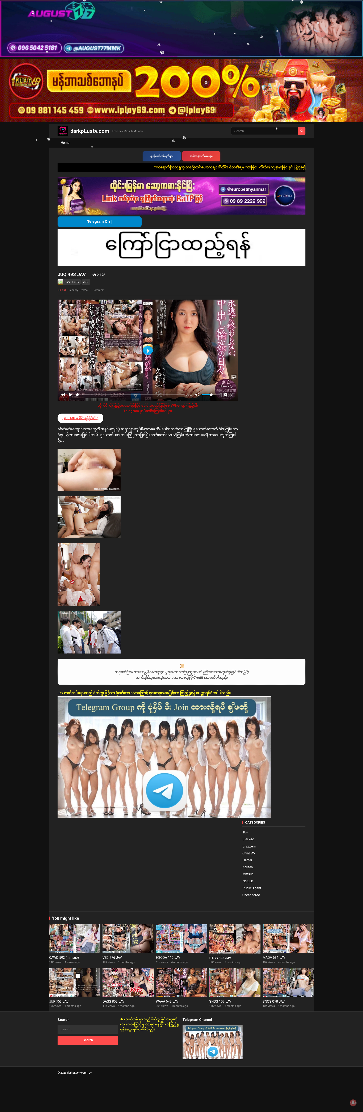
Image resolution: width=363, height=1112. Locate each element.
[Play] (70, 394)
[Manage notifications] (353, 1102)
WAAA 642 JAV (167, 1001)
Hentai (247, 860)
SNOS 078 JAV (274, 1001)
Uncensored (251, 895)
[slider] (133, 395)
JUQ (85, 281)
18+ (245, 832)
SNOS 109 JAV (220, 1001)
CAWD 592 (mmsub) (64, 958)
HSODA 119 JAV (168, 958)
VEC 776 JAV (112, 958)
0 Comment (97, 290)
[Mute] (197, 394)
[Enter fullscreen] (232, 394)
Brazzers (249, 846)
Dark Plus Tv (72, 282)
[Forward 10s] (77, 394)
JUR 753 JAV (58, 1001)
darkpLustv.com (89, 131)
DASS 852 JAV (113, 1001)
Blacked (248, 839)
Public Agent (251, 888)
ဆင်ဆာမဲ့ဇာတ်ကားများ (201, 156)
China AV (248, 853)
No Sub (62, 290)
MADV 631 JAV (274, 958)
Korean (247, 867)
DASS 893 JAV (220, 958)
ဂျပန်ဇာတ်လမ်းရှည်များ (161, 156)
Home (65, 143)
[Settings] (225, 394)
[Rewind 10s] (63, 394)
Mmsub (248, 874)
